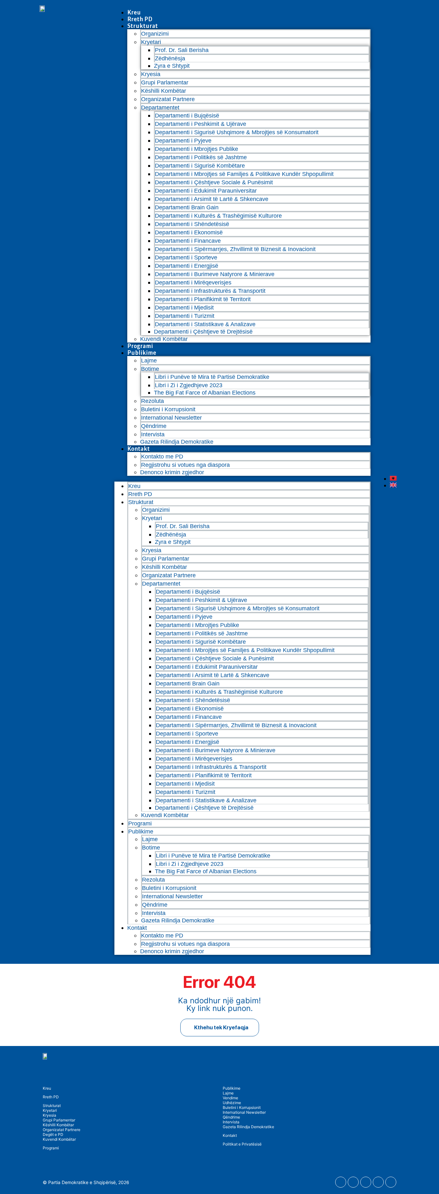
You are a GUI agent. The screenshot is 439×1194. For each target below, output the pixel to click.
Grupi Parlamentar (164, 82)
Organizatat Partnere (168, 99)
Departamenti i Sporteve (186, 257)
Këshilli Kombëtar (163, 91)
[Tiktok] (390, 1182)
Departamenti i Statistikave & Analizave (205, 324)
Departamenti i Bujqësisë (187, 115)
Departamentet (160, 107)
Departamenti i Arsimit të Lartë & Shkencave (211, 199)
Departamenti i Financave (188, 241)
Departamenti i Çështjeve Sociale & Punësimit (214, 182)
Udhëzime (232, 1102)
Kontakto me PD (162, 456)
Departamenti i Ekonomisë (189, 232)
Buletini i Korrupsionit (168, 409)
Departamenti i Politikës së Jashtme (201, 157)
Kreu (134, 12)
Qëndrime (153, 426)
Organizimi (155, 34)
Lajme (149, 360)
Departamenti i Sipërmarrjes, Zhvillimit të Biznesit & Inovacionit (235, 249)
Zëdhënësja (170, 58)
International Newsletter (171, 417)
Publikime (141, 352)
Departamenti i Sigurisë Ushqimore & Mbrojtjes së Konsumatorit (236, 132)
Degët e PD (53, 1134)
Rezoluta (152, 401)
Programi (140, 346)
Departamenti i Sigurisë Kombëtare (200, 165)
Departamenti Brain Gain (187, 207)
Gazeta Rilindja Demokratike (176, 442)
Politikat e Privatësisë (242, 1144)
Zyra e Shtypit (172, 66)
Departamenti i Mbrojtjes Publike (196, 149)
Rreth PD (139, 19)
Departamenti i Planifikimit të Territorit (203, 299)
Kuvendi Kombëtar (164, 339)
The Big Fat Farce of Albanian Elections (204, 392)
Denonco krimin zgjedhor (172, 472)
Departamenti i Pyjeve (183, 140)
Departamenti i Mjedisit (184, 307)
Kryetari (50, 1110)
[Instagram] (365, 1182)
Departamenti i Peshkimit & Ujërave (200, 124)
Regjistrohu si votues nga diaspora (185, 465)
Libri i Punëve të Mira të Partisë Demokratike (212, 377)
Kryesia (150, 74)
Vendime (230, 1097)
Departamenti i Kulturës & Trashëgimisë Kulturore (218, 216)
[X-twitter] (378, 1182)
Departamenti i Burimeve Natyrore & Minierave (214, 274)
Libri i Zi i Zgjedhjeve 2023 (188, 385)
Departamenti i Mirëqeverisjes (193, 282)
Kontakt (138, 448)
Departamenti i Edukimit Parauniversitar (206, 190)
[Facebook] (340, 1182)
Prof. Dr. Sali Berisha (182, 50)
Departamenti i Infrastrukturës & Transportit (210, 291)
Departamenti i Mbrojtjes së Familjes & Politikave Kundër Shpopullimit (244, 174)
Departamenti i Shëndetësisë (192, 224)
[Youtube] (353, 1182)
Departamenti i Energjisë (186, 266)
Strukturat (52, 1105)
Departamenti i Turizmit (184, 316)
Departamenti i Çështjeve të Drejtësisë (203, 331)
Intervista (153, 434)
